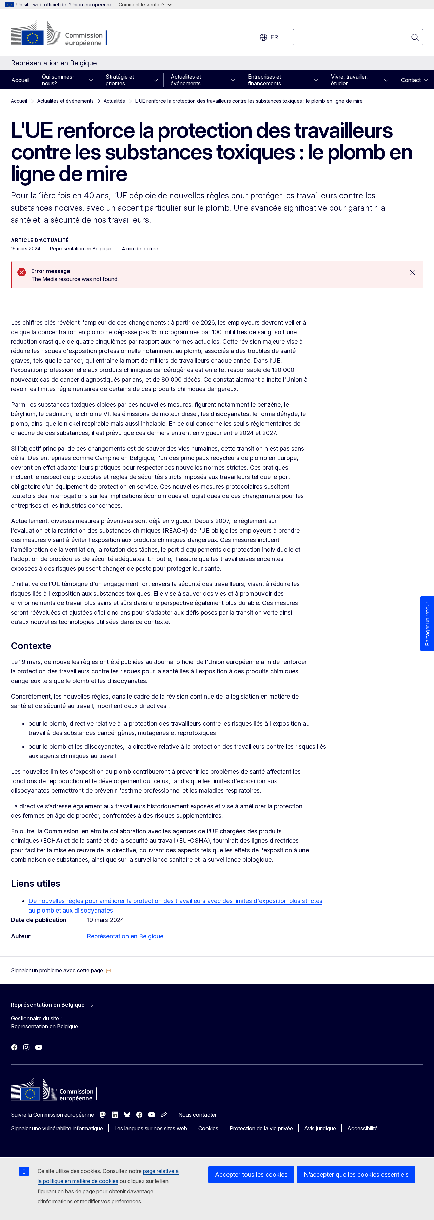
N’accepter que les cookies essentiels (356, 1174)
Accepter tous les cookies (251, 1174)
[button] (61, 970)
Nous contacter (197, 1114)
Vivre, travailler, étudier (349, 80)
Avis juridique (320, 1128)
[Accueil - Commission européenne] (65, 33)
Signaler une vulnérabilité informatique (57, 1128)
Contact (411, 80)
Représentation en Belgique (125, 936)
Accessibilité (362, 1128)
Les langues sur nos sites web (150, 1128)
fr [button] (274, 37)
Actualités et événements (186, 80)
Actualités (114, 101)
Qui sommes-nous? (58, 80)
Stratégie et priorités (120, 80)
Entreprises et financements (264, 80)
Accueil (20, 80)
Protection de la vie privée (261, 1128)
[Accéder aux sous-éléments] (93, 79)
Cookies (208, 1128)
